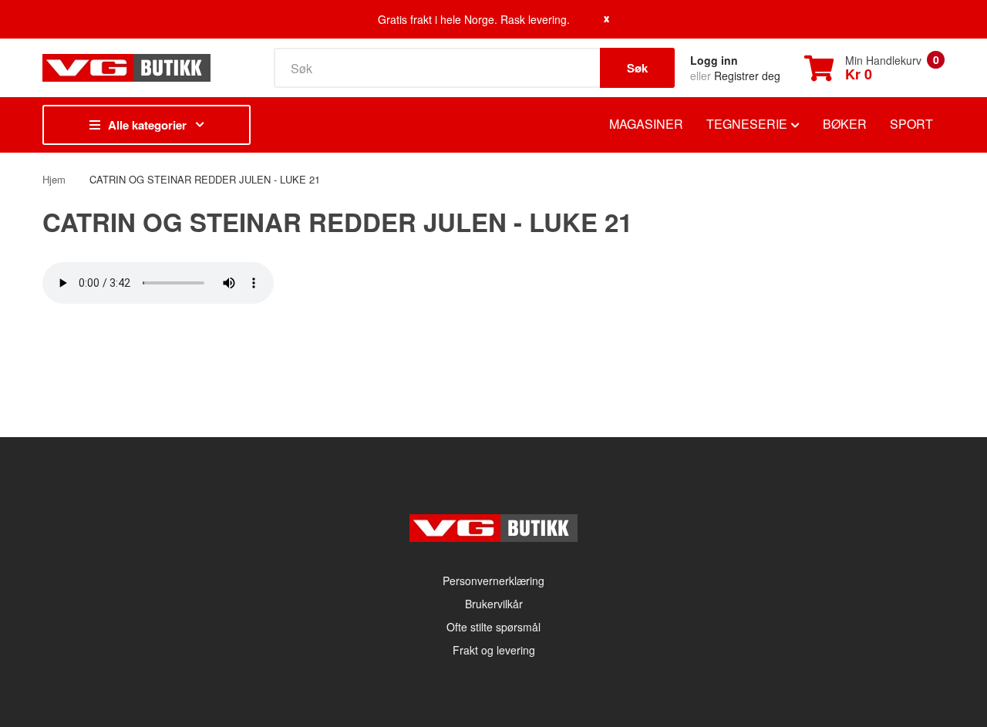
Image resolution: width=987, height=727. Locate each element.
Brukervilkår (494, 603)
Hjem (54, 179)
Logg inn (714, 60)
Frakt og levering (494, 650)
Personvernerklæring (493, 580)
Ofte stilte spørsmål (493, 626)
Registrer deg (747, 75)
